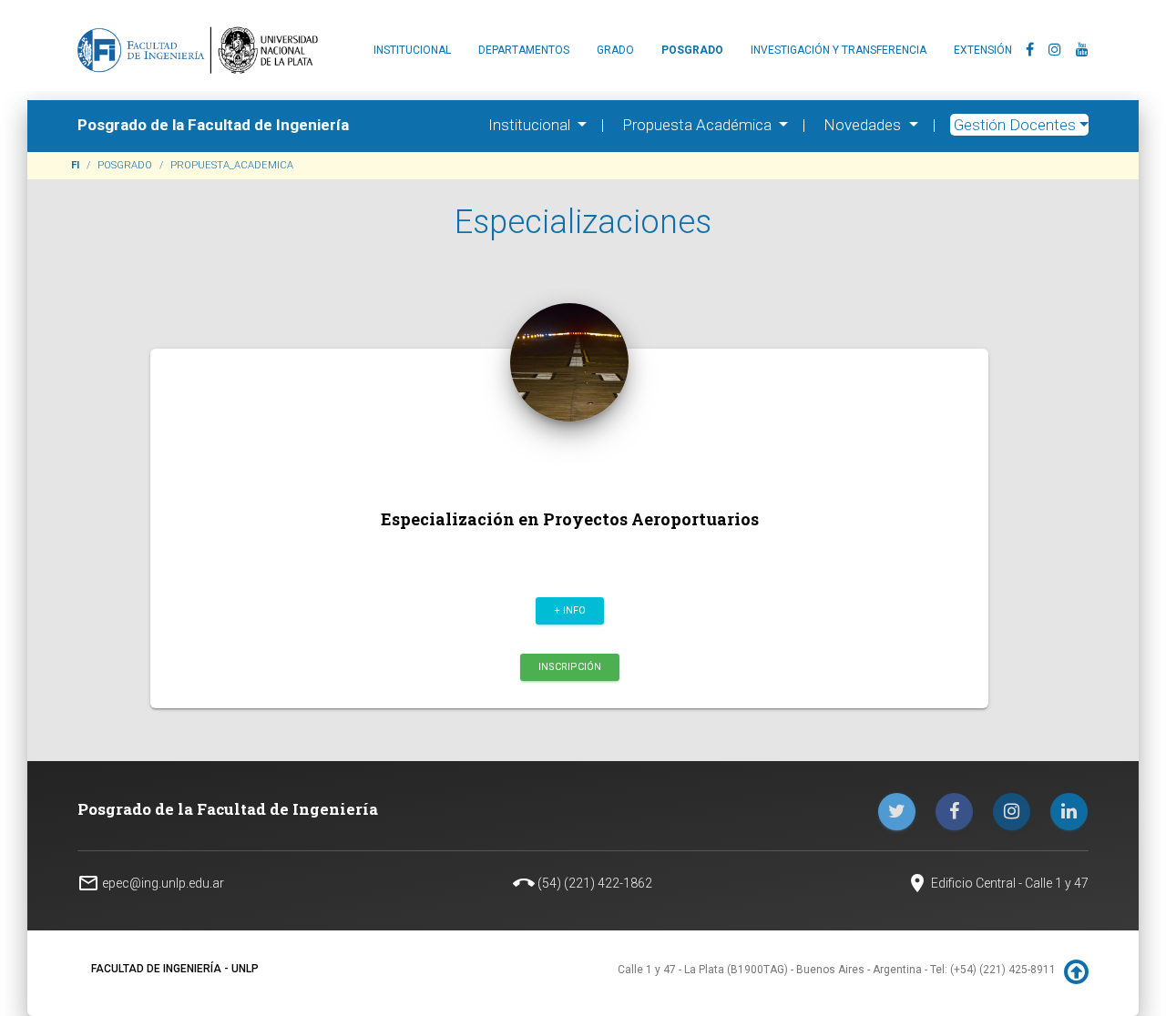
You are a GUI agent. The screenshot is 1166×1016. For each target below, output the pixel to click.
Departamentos (523, 50)
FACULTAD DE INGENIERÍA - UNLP (175, 968)
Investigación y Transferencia (838, 50)
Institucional (412, 50)
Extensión (983, 50)
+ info (570, 609)
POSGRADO (124, 165)
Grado (615, 50)
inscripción (569, 666)
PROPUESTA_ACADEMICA (231, 165)
